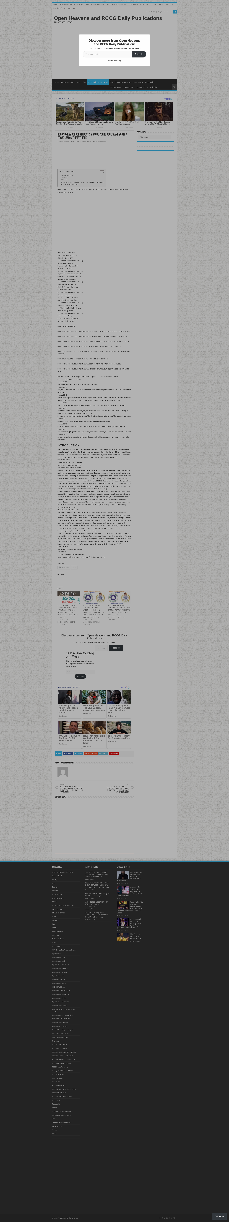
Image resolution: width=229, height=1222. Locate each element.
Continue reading (114, 61)
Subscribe (139, 54)
